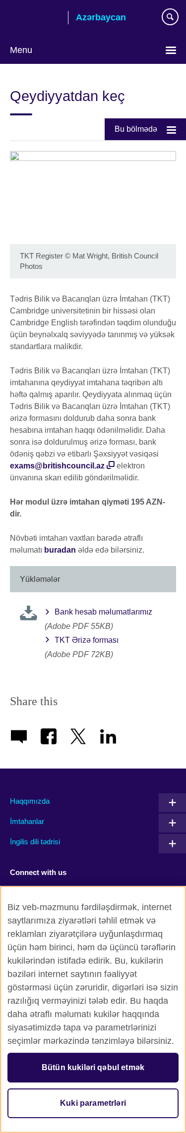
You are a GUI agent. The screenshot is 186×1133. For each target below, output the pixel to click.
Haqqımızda (30, 801)
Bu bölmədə (136, 129)
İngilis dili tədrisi (35, 841)
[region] (93, 1009)
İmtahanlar (27, 821)
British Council (35, 18)
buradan (60, 550)
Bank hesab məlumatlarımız (103, 612)
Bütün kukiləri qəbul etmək (93, 1067)
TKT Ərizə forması (87, 640)
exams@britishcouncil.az (57, 466)
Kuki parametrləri (93, 1103)
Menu (21, 50)
